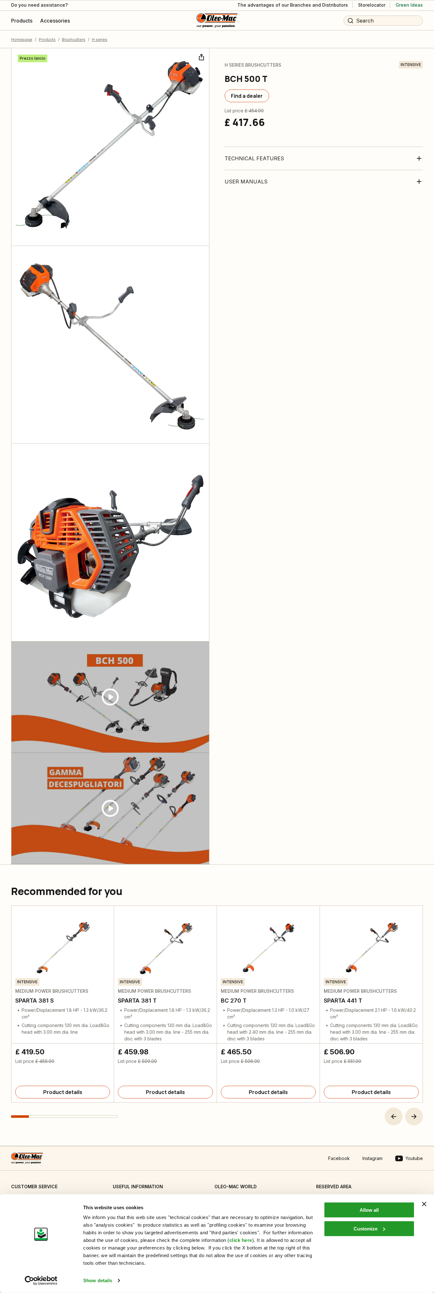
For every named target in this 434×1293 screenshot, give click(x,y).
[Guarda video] (110, 697)
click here (240, 1240)
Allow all (369, 1210)
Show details (97, 1280)
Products (47, 39)
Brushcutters (73, 39)
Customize (365, 1228)
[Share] (201, 56)
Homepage (21, 39)
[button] (394, 1116)
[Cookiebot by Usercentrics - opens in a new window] (41, 1280)
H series (99, 39)
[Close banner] (424, 1204)
